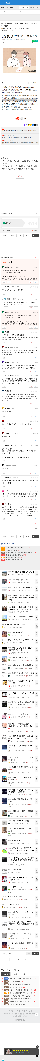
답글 (4, 282)
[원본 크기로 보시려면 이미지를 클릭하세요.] (20, 54)
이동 (9, 282)
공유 (29, 214)
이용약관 (7, 1014)
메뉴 (2, 230)
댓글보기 (35, 536)
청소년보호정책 (30, 1013)
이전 (20, 236)
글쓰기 (38, 8)
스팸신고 (17, 214)
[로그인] (33, 2)
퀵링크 (24, 1011)
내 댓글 (20, 12)
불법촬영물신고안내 (20, 1016)
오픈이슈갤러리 (7, 7)
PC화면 (17, 1011)
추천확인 (4, 214)
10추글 (35, 12)
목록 (4, 236)
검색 (29, 953)
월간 (24, 974)
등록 (36, 528)
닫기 (37, 1046)
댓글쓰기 (35, 236)
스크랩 (35, 214)
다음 (27, 236)
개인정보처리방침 (17, 1014)
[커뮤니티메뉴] (2, 2)
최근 (4, 953)
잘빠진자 (5, 29)
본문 (12, 236)
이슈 (34, 974)
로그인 (10, 1011)
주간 (15, 974)
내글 (5, 12)
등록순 (11, 257)
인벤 (8, 2)
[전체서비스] (37, 2)
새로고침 (36, 257)
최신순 (17, 257)
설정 (30, 1011)
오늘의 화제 (6, 974)
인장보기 (7, 230)
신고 (10, 214)
